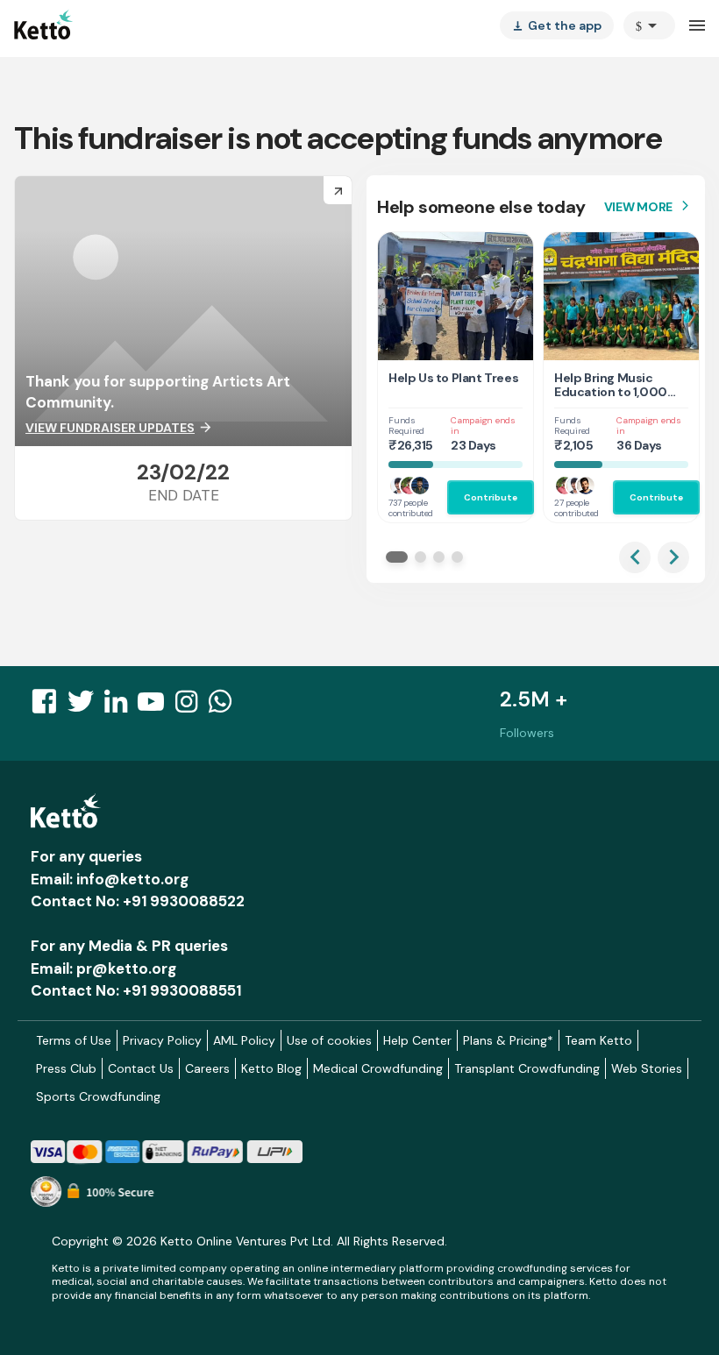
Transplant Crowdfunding (527, 1068)
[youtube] (156, 706)
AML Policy (244, 1040)
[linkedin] (121, 706)
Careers (207, 1068)
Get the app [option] (557, 25)
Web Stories (646, 1068)
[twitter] (86, 706)
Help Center (417, 1040)
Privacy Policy (162, 1040)
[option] (649, 25)
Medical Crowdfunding (378, 1068)
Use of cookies (329, 1040)
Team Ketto (598, 1040)
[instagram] (191, 706)
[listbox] (557, 25)
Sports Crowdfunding (98, 1096)
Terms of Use (73, 1040)
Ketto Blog (271, 1068)
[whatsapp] (225, 706)
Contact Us (141, 1068)
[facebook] (49, 706)
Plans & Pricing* (508, 1040)
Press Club (66, 1068)
